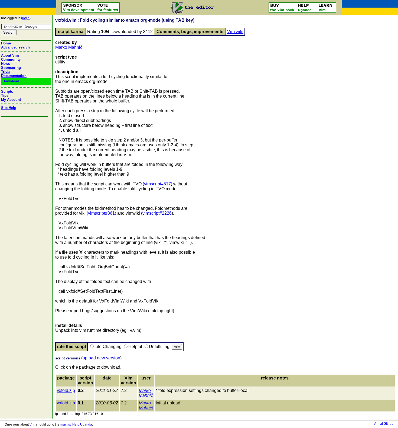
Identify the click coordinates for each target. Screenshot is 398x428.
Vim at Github (383, 424)
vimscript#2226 (157, 213)
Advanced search (15, 47)
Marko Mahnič (68, 47)
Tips (4, 96)
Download (10, 81)
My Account (11, 100)
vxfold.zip (66, 390)
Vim (32, 424)
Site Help (8, 108)
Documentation (14, 76)
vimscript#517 (157, 184)
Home (6, 43)
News (5, 64)
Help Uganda (82, 424)
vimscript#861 (101, 213)
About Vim (10, 55)
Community (11, 59)
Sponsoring (11, 68)
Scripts (7, 91)
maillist (65, 424)
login (26, 18)
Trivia (5, 72)
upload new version (101, 358)
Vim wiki (235, 31)
